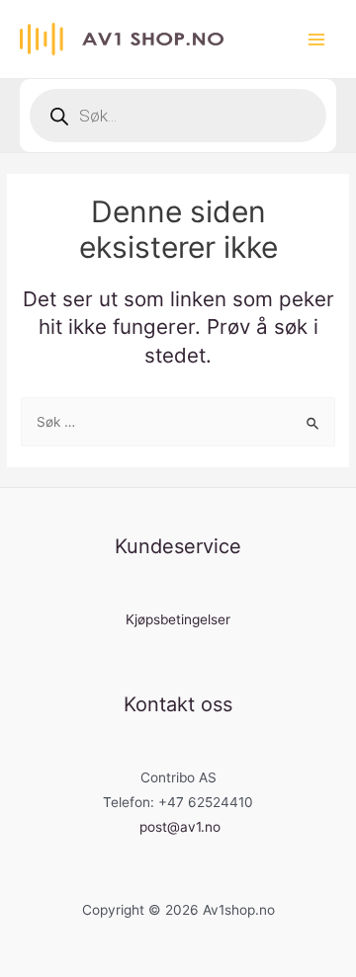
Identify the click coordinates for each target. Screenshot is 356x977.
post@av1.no (180, 827)
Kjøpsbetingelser (178, 619)
